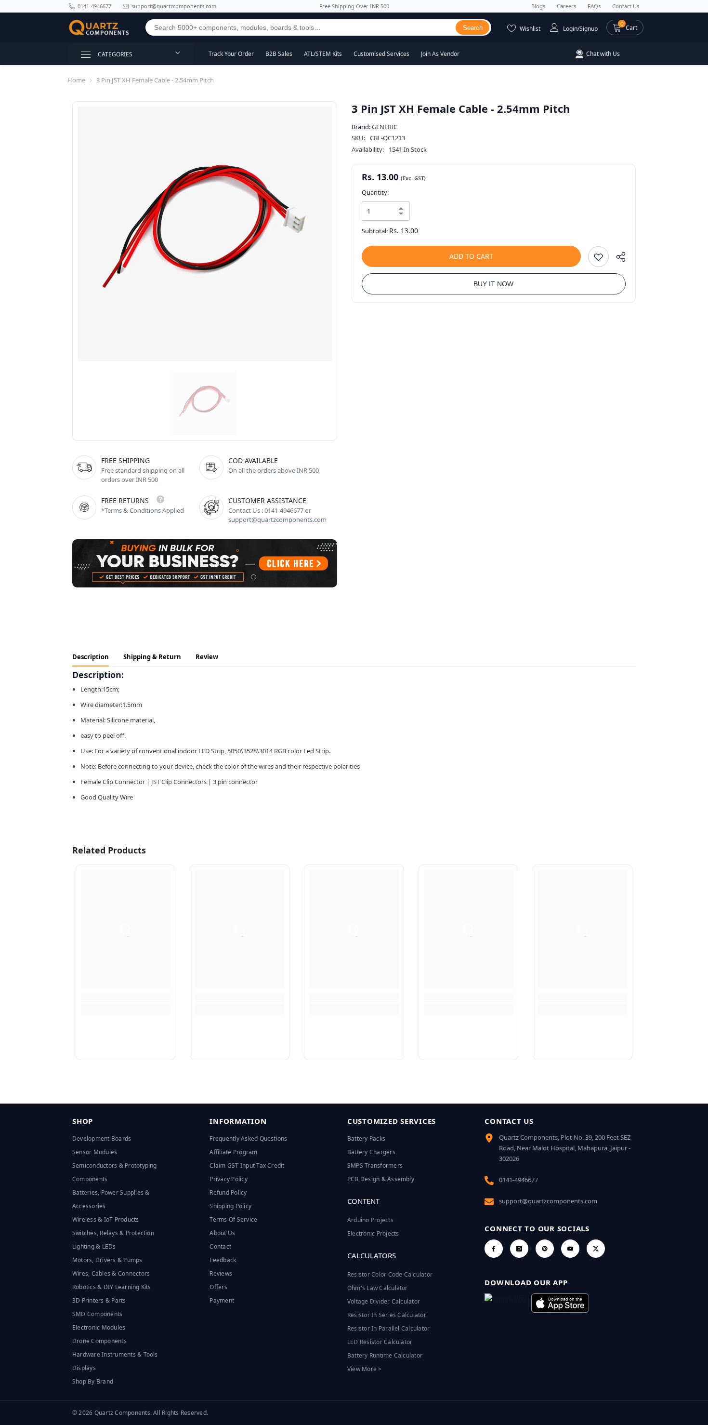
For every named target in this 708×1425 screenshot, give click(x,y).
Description (90, 657)
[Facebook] (494, 1248)
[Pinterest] (545, 1248)
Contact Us (625, 6)
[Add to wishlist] (598, 256)
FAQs (594, 6)
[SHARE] (617, 259)
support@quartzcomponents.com (548, 1201)
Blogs (538, 6)
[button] (624, 27)
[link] (125, 997)
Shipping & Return (152, 657)
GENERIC (384, 126)
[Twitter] (596, 1248)
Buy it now (493, 284)
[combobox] (300, 27)
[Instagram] (519, 1248)
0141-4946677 (94, 6)
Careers (566, 6)
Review (207, 657)
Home (76, 80)
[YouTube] (570, 1248)
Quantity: (375, 192)
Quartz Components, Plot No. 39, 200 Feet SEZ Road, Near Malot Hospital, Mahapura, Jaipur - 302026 (564, 1148)
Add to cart (471, 256)
